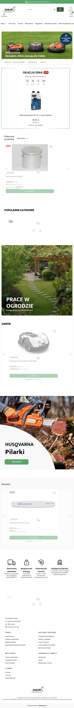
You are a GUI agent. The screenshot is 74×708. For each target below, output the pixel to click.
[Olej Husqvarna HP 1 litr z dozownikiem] (35, 99)
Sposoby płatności (44, 648)
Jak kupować (9, 636)
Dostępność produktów (46, 636)
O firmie (8, 675)
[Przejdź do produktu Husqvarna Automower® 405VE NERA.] (34, 342)
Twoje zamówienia (11, 657)
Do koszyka (30, 191)
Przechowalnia (10, 663)
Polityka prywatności (12, 639)
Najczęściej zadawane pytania (15, 645)
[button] (60, 9)
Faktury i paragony (44, 639)
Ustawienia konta (11, 660)
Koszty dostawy (43, 642)
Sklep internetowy (36, 705)
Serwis (40, 660)
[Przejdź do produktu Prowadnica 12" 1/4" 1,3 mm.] (33, 504)
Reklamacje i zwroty (45, 663)
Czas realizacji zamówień (46, 645)
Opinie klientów (10, 678)
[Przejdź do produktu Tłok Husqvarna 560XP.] (30, 157)
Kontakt (7, 672)
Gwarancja (42, 657)
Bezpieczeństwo (10, 642)
